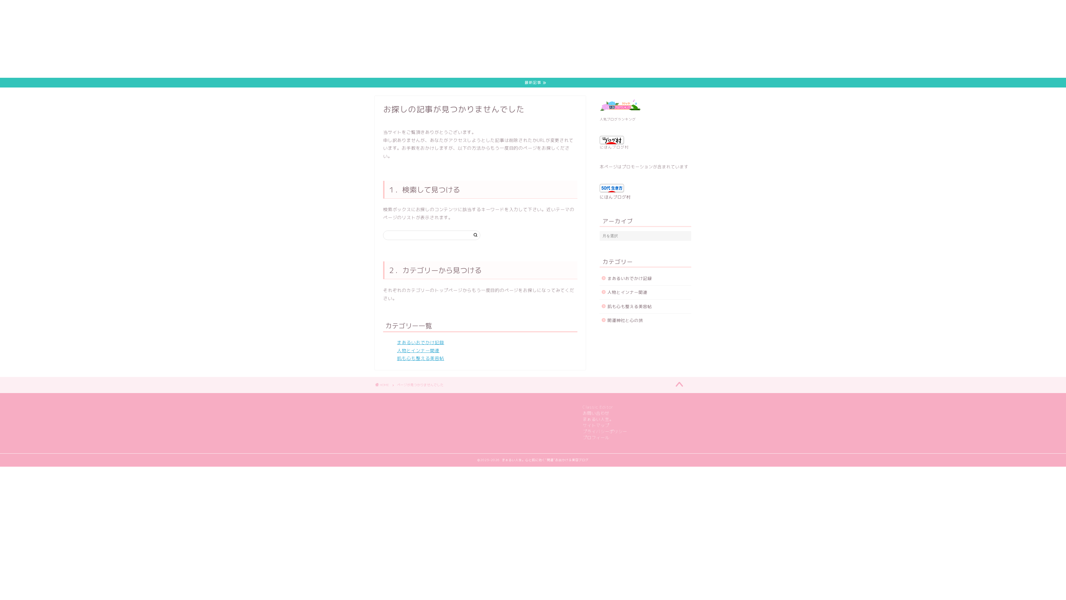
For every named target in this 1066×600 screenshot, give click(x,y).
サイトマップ (596, 425)
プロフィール (596, 438)
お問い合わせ (596, 413)
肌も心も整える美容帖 (420, 358)
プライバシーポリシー (605, 431)
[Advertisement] (166, 39)
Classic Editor (598, 407)
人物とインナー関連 (418, 351)
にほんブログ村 (614, 147)
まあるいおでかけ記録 (420, 342)
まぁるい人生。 (598, 419)
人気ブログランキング (618, 119)
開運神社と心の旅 (625, 320)
